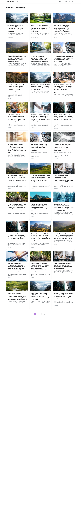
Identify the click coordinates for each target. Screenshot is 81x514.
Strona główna (72, 1)
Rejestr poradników (63, 1)
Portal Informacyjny (12, 2)
